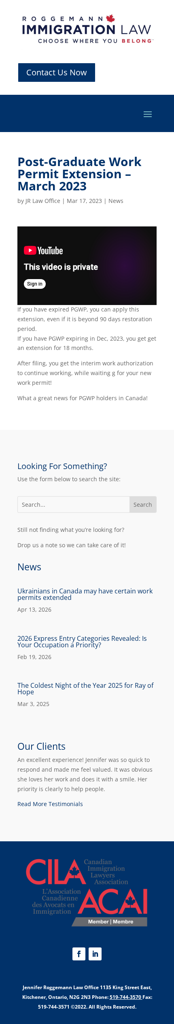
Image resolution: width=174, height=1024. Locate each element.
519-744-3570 (125, 997)
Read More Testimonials (50, 804)
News (115, 201)
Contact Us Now (56, 72)
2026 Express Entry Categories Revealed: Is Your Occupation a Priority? (82, 641)
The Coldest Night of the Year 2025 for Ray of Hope (85, 688)
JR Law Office (42, 201)
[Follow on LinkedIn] (95, 953)
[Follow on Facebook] (78, 953)
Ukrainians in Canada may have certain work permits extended (85, 594)
